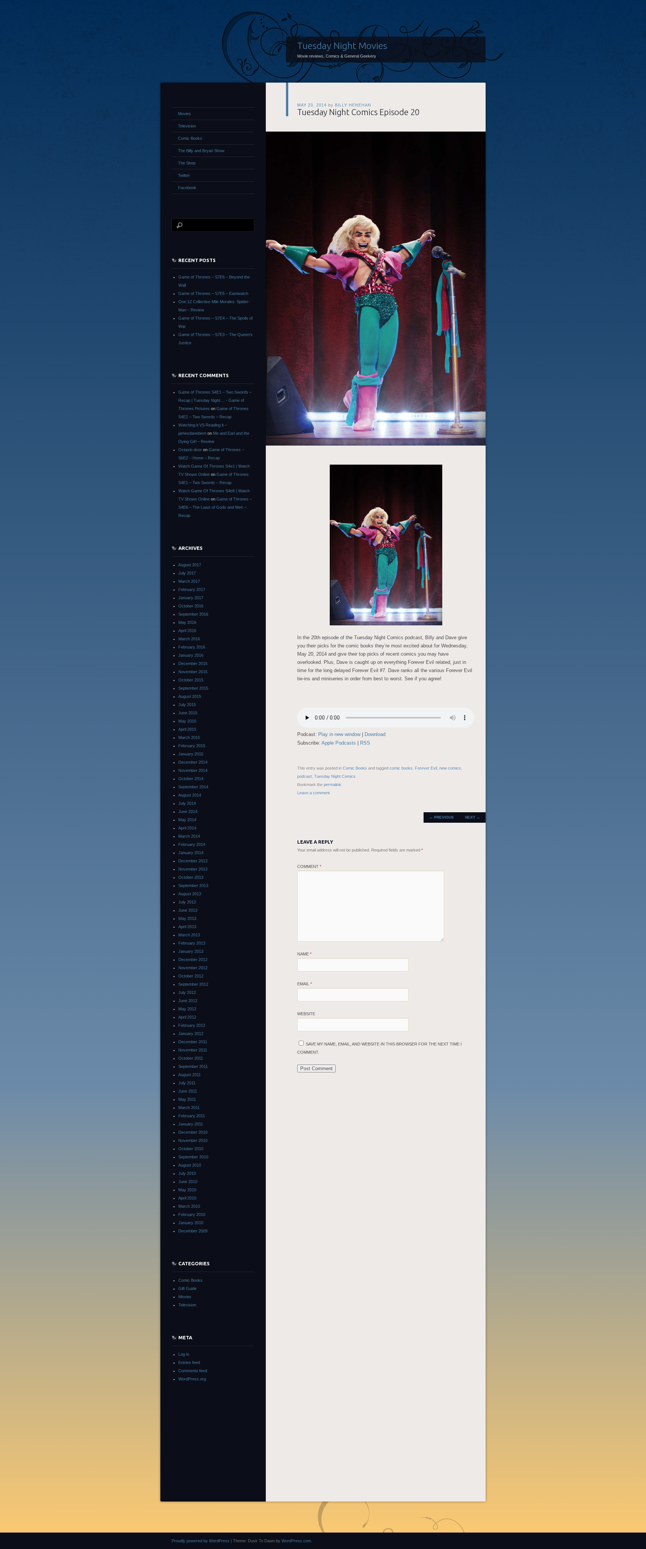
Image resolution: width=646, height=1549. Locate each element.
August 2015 (189, 696)
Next (472, 817)
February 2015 (191, 745)
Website (306, 1013)
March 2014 (189, 836)
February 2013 (191, 943)
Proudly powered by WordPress (201, 1541)
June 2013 (187, 910)
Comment (309, 866)
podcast (304, 776)
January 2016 (190, 655)
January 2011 (190, 1124)
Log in (183, 1354)
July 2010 (187, 1173)
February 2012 (191, 1025)
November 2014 (192, 770)
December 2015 (192, 663)
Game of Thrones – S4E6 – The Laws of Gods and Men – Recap (215, 507)
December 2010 (192, 1132)
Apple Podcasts (339, 743)
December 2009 (192, 1231)
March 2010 (189, 1206)
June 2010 (187, 1181)
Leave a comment (313, 793)
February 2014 (191, 844)
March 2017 (189, 581)
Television (187, 126)
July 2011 (187, 1083)
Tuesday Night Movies (342, 45)
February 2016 (191, 647)
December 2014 (192, 762)
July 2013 (187, 902)
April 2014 (187, 828)
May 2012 (187, 1009)
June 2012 (187, 1000)
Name (304, 954)
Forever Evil (426, 768)
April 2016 (187, 630)
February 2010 (191, 1214)
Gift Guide (187, 1288)
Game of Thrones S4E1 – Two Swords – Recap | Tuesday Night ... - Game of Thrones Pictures (215, 400)
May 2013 (187, 918)
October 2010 (190, 1148)
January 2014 (190, 852)
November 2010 (192, 1140)
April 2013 (187, 926)
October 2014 (190, 778)
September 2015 (193, 688)
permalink (332, 784)
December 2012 (192, 959)
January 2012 (190, 1033)
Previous (441, 817)
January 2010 (190, 1222)
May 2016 (187, 622)
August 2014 (189, 795)
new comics (450, 768)
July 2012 (187, 992)
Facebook (187, 187)
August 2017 (189, 565)
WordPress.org (192, 1379)
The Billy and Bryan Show (201, 150)
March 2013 (189, 935)
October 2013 (190, 877)
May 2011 (187, 1099)
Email (304, 984)
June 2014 (187, 811)
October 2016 (190, 606)
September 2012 (193, 984)
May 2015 (187, 721)
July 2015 (187, 704)
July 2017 (187, 573)
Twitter (184, 175)
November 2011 (192, 1050)
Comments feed (192, 1370)
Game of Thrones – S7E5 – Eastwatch (213, 293)
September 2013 (193, 885)
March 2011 (189, 1107)
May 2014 (187, 819)
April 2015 (187, 729)
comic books (401, 768)
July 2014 (187, 803)
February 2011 (191, 1116)
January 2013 (190, 951)
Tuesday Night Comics (335, 776)
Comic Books (355, 768)
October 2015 (190, 680)
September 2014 (193, 787)
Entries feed (189, 1362)
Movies (184, 113)
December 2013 (192, 861)
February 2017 (191, 589)
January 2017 (190, 597)
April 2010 (187, 1198)
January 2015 (190, 754)
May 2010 (187, 1190)
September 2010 (193, 1157)
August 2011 (189, 1074)
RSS (365, 743)
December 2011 (192, 1042)
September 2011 (193, 1066)
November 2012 (192, 968)
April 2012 (187, 1017)
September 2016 (193, 614)
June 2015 (187, 713)
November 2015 (192, 671)
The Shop (187, 163)
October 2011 (190, 1058)
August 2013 (189, 893)
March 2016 (189, 639)
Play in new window (339, 734)
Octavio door (190, 449)
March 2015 (189, 737)
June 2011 (187, 1091)
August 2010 (189, 1165)
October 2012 (190, 976)
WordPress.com (296, 1541)
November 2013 (192, 869)
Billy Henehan (353, 105)
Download (374, 734)
